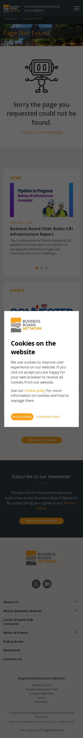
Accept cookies (22, 417)
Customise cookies (48, 417)
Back (66, 316)
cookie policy (35, 390)
